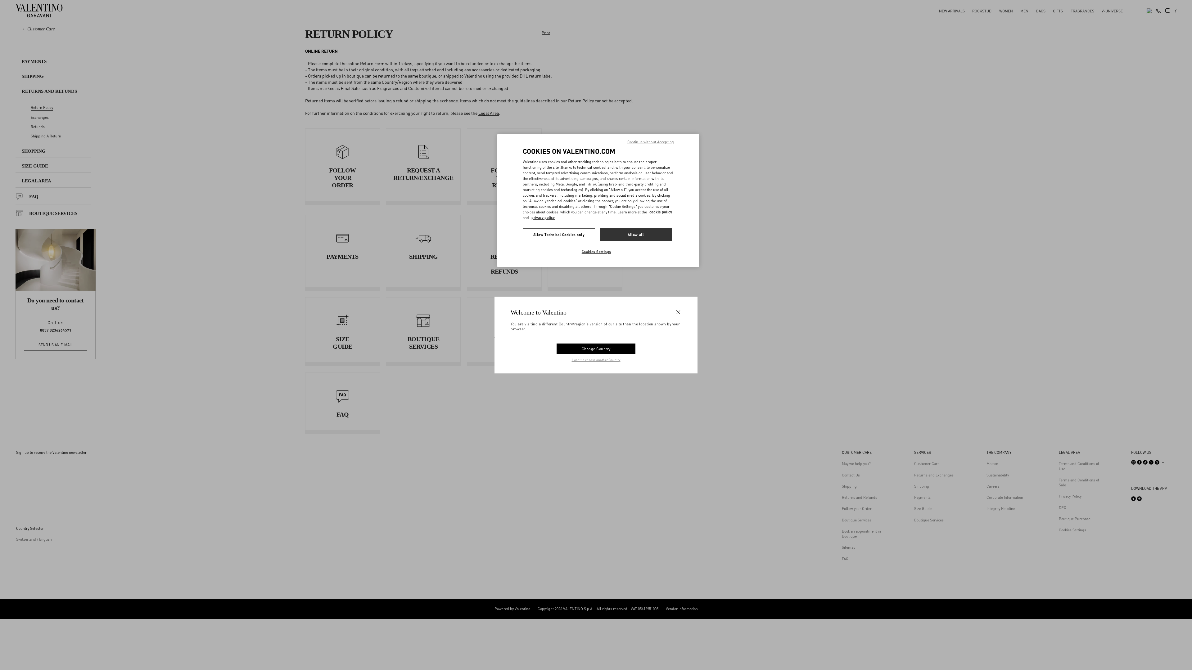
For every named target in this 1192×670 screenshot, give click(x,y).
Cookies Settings (596, 251)
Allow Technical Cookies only (559, 234)
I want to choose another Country (596, 359)
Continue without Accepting (650, 142)
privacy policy (543, 217)
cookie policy (660, 212)
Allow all (636, 234)
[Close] (678, 312)
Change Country (596, 348)
